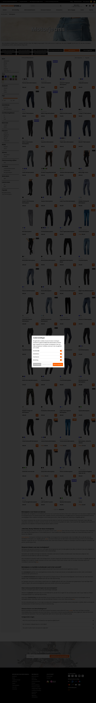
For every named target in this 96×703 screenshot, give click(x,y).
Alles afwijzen (37, 364)
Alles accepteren (57, 364)
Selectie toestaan (47, 364)
